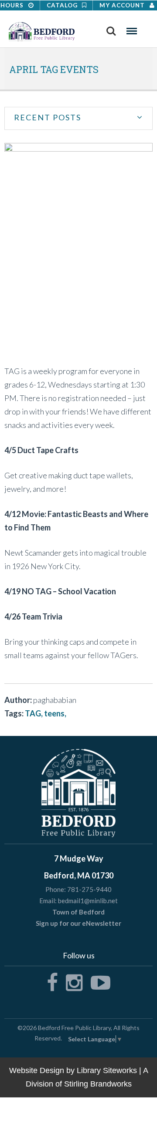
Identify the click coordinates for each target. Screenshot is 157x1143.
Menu (131, 28)
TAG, (34, 713)
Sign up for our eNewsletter (78, 923)
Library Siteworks (107, 1070)
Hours (12, 5)
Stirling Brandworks (98, 1084)
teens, (55, 713)
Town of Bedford (78, 912)
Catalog (63, 5)
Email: (48, 901)
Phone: (55, 889)
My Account (123, 5)
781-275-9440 (89, 889)
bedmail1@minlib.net (88, 900)
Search (111, 28)
